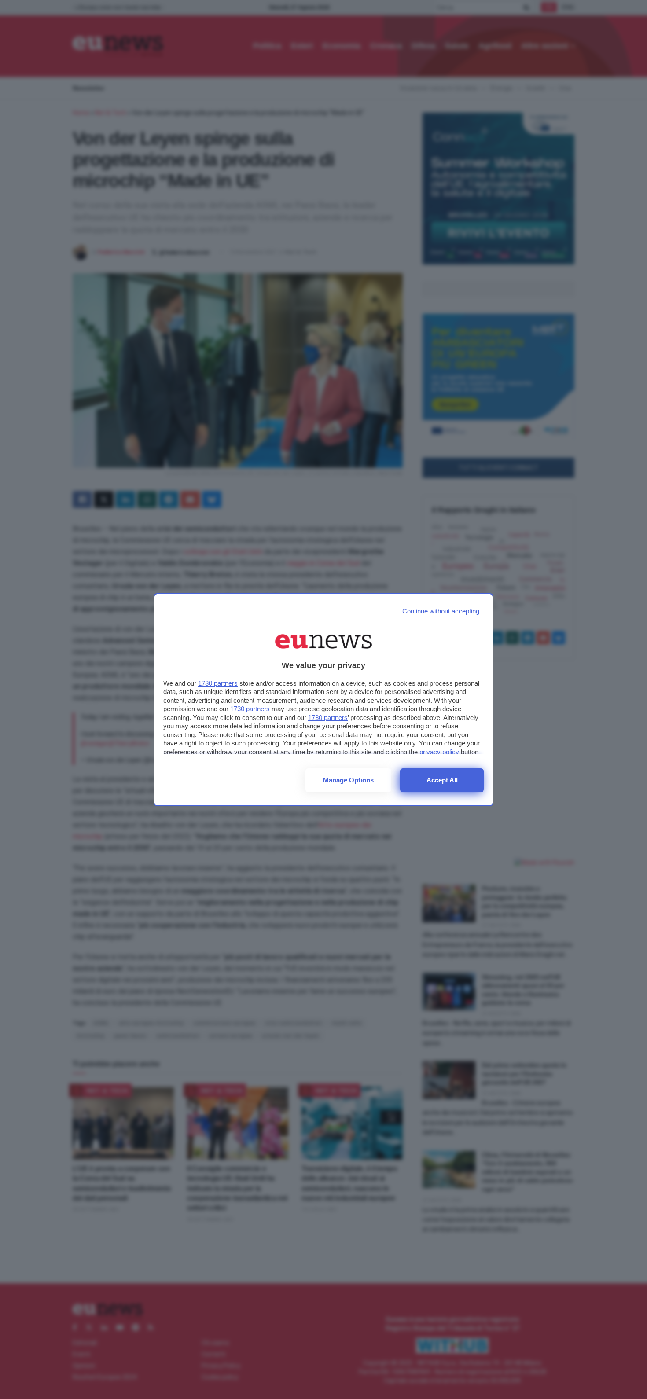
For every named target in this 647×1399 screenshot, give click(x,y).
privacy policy (439, 752)
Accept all (442, 780)
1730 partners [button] (218, 683)
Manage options (348, 780)
